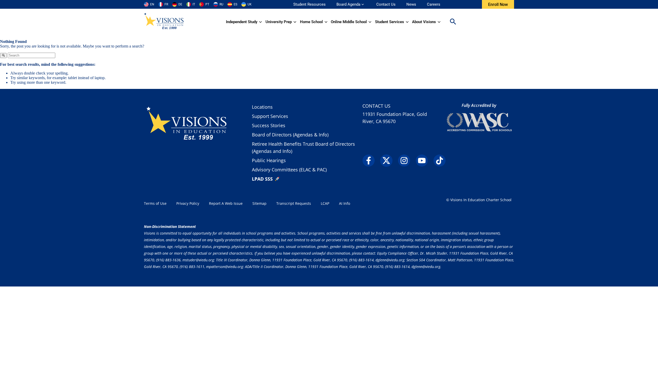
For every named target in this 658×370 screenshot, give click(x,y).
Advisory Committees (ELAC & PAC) (289, 169)
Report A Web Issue (226, 203)
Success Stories (268, 125)
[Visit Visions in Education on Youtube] (424, 160)
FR (166, 4)
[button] (453, 22)
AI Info (344, 203)
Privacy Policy (187, 203)
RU (221, 4)
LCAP (325, 203)
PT (207, 4)
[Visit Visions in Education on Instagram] (406, 160)
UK (250, 4)
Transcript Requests (293, 203)
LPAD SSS (262, 179)
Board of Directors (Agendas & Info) (290, 135)
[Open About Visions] (439, 22)
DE (180, 4)
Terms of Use (155, 203)
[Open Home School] (326, 22)
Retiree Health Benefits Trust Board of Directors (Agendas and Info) (303, 147)
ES (235, 4)
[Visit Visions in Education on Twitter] (388, 160)
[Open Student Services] (407, 22)
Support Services (270, 116)
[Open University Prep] (295, 22)
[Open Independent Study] (260, 22)
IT (194, 4)
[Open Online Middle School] (370, 22)
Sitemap (259, 203)
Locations (262, 107)
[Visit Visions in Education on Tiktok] (441, 160)
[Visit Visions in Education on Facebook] (370, 160)
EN (152, 4)
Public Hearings (269, 160)
